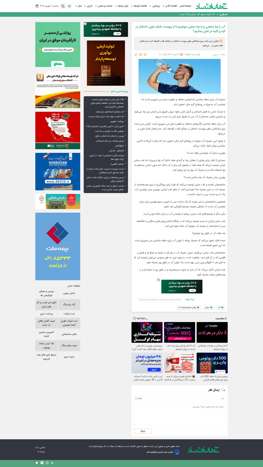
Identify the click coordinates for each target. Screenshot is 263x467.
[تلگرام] (136, 54)
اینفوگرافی (119, 146)
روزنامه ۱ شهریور (208, 14)
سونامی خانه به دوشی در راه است (109, 131)
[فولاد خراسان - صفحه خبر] (57, 171)
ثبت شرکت (69, 314)
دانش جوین (69, 293)
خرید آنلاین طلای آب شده (46, 323)
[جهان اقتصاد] (212, 6)
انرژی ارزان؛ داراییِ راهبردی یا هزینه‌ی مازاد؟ (105, 126)
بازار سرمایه (123, 6)
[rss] (52, 463)
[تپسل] (158, 280)
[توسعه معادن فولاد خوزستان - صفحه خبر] (57, 89)
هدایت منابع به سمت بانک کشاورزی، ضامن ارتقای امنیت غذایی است (105, 188)
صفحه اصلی (185, 6)
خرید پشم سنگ (69, 346)
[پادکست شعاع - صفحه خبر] (57, 44)
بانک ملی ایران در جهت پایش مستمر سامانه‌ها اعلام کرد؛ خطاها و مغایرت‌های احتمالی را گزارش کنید (107, 103)
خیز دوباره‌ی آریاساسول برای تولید (110, 112)
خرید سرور (69, 357)
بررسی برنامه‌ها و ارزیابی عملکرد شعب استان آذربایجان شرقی (105, 179)
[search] (63, 6)
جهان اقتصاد (135, 446)
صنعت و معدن (105, 6)
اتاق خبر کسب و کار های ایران (46, 305)
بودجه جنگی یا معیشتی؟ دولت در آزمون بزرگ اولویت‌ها (106, 157)
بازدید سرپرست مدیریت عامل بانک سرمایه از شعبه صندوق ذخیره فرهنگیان (105, 170)
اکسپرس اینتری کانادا (46, 334)
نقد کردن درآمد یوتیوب (46, 346)
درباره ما (42, 452)
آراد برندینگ (69, 305)
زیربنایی (156, 6)
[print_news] (145, 54)
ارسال (142, 431)
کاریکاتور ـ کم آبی (116, 151)
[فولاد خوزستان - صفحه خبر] (57, 130)
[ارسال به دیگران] (140, 54)
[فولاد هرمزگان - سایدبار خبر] (106, 63)
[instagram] (47, 463)
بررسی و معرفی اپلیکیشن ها (46, 293)
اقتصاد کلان (171, 6)
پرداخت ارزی (46, 314)
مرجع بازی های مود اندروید (46, 357)
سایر (80, 6)
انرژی (90, 6)
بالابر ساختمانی (69, 334)
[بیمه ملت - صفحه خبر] (57, 246)
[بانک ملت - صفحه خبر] (57, 201)
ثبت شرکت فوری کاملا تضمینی (69, 323)
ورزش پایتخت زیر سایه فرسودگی (110, 141)
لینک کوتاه (190, 299)
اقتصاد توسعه (140, 6)
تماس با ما (40, 447)
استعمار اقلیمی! (117, 164)
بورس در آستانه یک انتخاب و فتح (109, 136)
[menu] (69, 6)
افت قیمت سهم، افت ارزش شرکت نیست (106, 116)
